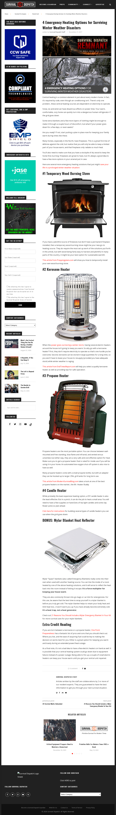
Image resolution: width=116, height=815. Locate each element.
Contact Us (64, 808)
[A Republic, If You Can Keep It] (11, 361)
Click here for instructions (53, 511)
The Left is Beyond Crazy (27, 372)
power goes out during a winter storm (67, 345)
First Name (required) (13, 249)
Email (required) (11, 266)
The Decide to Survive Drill (25, 386)
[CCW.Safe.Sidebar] (20, 30)
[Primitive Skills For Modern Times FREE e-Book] (94, 730)
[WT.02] (20, 204)
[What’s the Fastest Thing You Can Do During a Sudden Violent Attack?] (11, 343)
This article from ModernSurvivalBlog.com (60, 481)
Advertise (100, 4)
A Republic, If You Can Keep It (27, 359)
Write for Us (53, 808)
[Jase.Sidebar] (20, 161)
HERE (66, 780)
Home (6, 14)
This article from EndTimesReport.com (58, 366)
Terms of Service (77, 808)
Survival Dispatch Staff (57, 32)
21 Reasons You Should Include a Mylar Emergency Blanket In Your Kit (81, 615)
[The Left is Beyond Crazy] (11, 374)
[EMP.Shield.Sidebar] (20, 118)
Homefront (35, 14)
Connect (87, 4)
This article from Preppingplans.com (57, 260)
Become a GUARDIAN (48, 4)
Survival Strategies (20, 14)
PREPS (62, 4)
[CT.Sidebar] (20, 73)
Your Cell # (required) (13, 275)
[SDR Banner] (76, 37)
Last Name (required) (12, 257)
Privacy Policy (90, 808)
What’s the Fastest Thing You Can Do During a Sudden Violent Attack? (27, 343)
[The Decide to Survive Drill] (11, 388)
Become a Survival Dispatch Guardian (33, 808)
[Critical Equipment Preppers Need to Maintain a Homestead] (60, 730)
